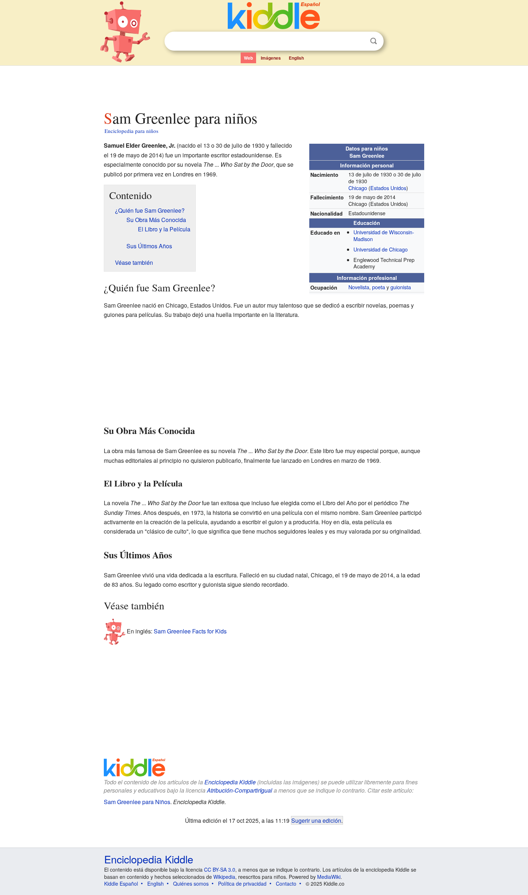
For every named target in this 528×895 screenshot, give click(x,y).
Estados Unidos (388, 188)
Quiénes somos (191, 883)
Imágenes (271, 58)
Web (248, 58)
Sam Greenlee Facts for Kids (190, 631)
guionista (400, 287)
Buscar (373, 41)
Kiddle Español (121, 883)
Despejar (359, 41)
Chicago (357, 188)
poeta (378, 287)
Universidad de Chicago (380, 249)
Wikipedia (224, 876)
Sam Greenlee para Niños (137, 802)
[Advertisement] (263, 86)
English (296, 58)
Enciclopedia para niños (131, 130)
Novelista (358, 287)
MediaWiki (329, 876)
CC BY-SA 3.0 (219, 869)
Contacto (286, 883)
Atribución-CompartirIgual (239, 790)
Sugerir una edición (316, 820)
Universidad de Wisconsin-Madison (383, 235)
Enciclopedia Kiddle (230, 782)
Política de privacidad (242, 883)
